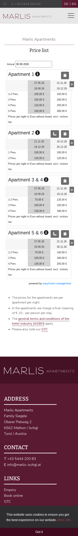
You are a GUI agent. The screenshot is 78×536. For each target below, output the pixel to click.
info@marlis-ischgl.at (24, 464)
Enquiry (10, 489)
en (74, 4)
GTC (44, 329)
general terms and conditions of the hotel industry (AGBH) (40, 321)
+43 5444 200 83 (21, 458)
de (66, 4)
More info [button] (64, 520)
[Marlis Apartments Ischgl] (27, 16)
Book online (13, 495)
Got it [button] (39, 532)
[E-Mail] (5, 4)
